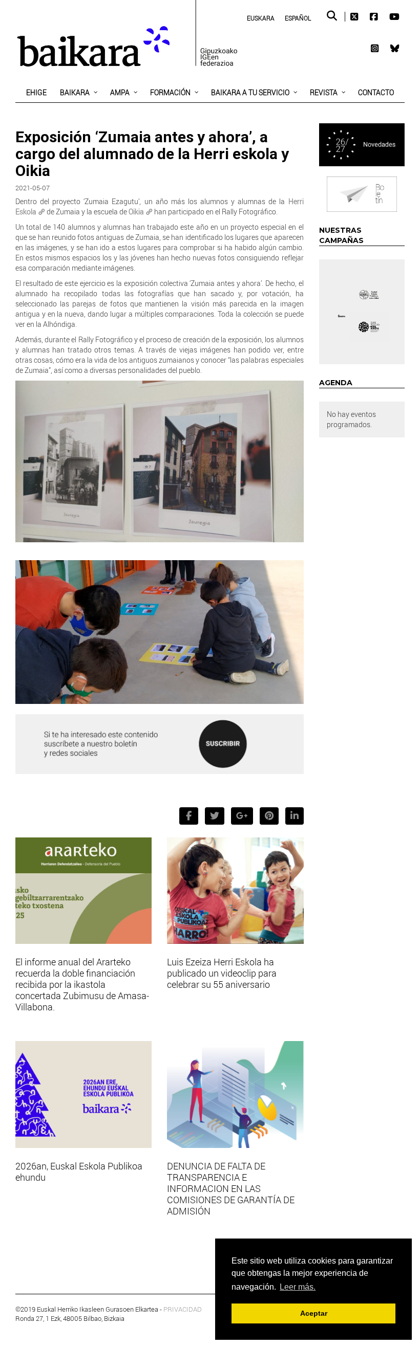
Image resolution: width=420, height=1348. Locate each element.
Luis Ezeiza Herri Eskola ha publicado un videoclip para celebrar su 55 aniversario (222, 973)
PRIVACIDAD (182, 1309)
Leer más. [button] (298, 1287)
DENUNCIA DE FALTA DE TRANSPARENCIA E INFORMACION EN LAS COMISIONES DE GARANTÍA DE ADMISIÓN (231, 1188)
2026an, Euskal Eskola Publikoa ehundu (78, 1171)
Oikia (136, 211)
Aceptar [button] (313, 1313)
